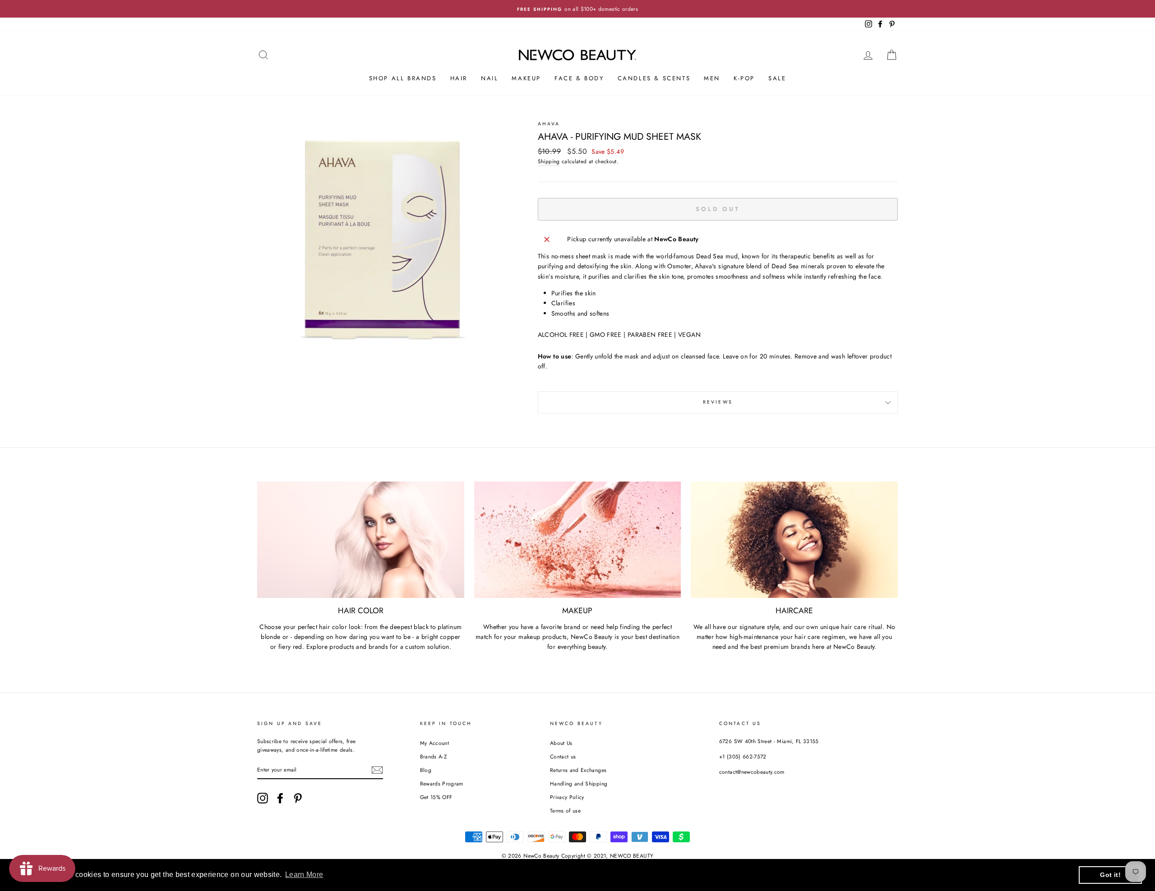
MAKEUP (526, 78)
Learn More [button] (304, 874)
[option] (577, 9)
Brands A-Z (433, 756)
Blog (425, 770)
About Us (561, 743)
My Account (434, 743)
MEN (712, 78)
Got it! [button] (1110, 874)
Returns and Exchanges (578, 770)
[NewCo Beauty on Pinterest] (297, 798)
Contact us (563, 756)
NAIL (489, 78)
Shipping (549, 161)
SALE (777, 78)
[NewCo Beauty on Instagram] (262, 798)
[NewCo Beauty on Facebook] (280, 798)
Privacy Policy (567, 797)
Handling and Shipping (578, 783)
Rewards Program (441, 783)
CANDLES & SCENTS (654, 78)
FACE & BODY (579, 78)
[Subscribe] (377, 770)
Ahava (549, 123)
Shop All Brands (403, 78)
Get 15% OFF (436, 797)
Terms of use (565, 810)
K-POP (744, 78)
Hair (458, 78)
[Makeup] (577, 540)
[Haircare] (794, 540)
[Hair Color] (360, 540)
